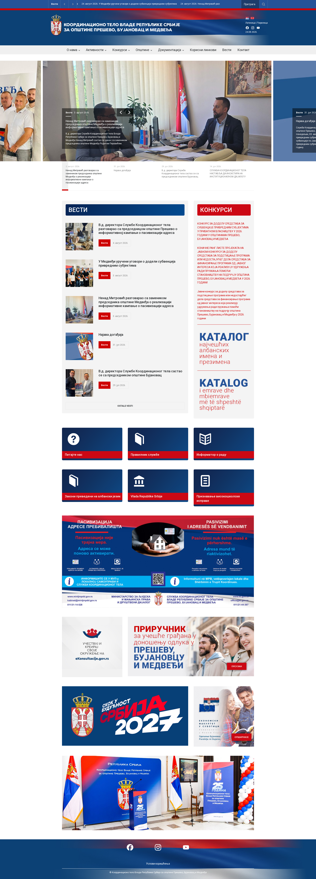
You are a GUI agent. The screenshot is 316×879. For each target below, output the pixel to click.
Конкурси (119, 50)
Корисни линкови (203, 50)
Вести (54, 4)
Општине (142, 50)
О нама (72, 50)
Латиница (250, 23)
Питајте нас (73, 454)
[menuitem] (248, 18)
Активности (95, 50)
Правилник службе (145, 454)
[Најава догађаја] (79, 346)
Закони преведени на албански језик (93, 496)
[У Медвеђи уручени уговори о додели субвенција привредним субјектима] (79, 273)
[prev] (121, 112)
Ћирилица (262, 23)
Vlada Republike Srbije (146, 496)
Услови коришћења (158, 863)
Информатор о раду (211, 454)
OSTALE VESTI (125, 406)
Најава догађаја (75, 121)
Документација (169, 50)
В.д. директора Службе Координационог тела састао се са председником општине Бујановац (140, 373)
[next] (129, 112)
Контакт (243, 50)
